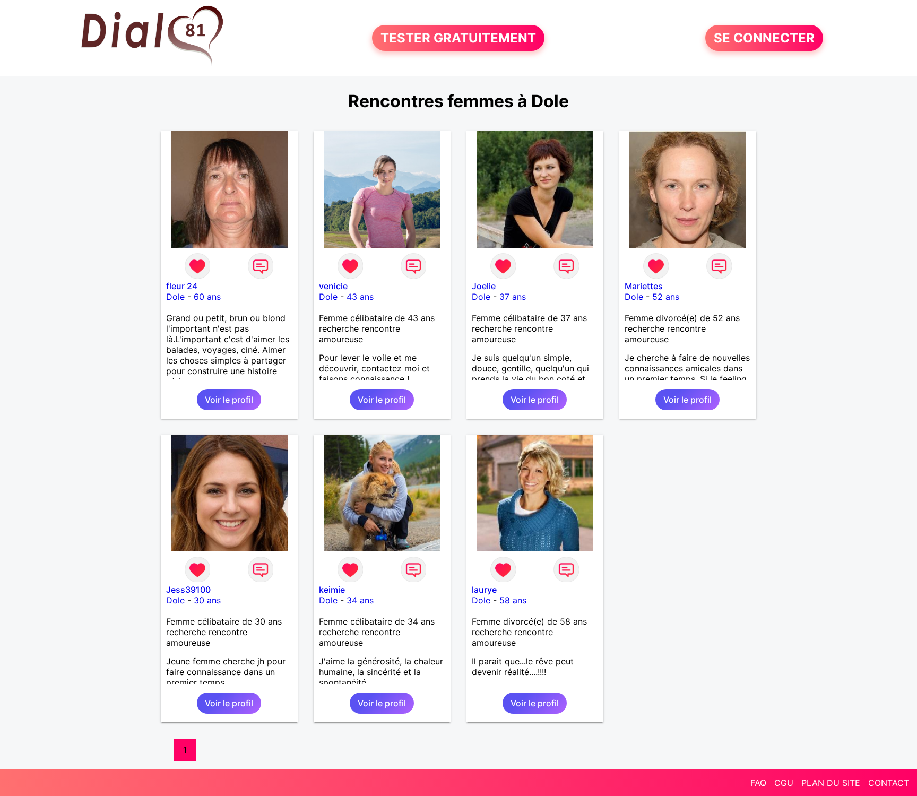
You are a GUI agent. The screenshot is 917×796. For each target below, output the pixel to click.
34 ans (360, 600)
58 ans (512, 600)
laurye (484, 589)
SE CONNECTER (764, 38)
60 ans (207, 296)
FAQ (758, 782)
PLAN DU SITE (830, 782)
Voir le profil (229, 399)
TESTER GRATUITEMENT (458, 38)
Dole (175, 296)
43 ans (360, 296)
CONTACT (888, 782)
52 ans (665, 296)
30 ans (207, 600)
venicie (333, 286)
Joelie (484, 286)
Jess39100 (188, 589)
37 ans (512, 296)
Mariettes (644, 286)
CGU (783, 782)
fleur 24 (181, 286)
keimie (332, 589)
